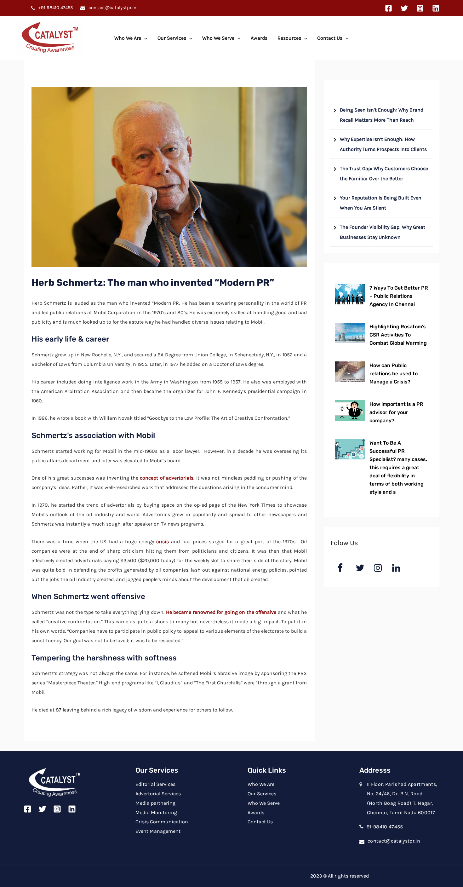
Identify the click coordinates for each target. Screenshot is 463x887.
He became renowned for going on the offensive (221, 612)
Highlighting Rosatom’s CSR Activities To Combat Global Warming (398, 335)
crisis (162, 541)
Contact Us (329, 38)
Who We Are (127, 38)
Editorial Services (155, 784)
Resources (289, 38)
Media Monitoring (156, 812)
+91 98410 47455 (55, 7)
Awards (259, 38)
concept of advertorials (166, 478)
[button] (144, 38)
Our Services (171, 38)
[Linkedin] (435, 8)
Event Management (157, 831)
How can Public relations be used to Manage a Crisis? (393, 373)
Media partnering (155, 803)
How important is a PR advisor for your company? (396, 412)
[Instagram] (420, 8)
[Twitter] (404, 8)
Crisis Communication (161, 822)
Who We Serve (218, 38)
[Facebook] (388, 8)
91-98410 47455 (385, 827)
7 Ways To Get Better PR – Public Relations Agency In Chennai (398, 296)
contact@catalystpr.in (111, 7)
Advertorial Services (158, 794)
